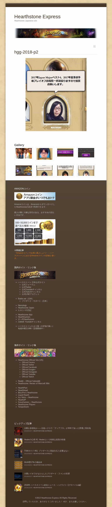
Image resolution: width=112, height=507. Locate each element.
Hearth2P (22, 400)
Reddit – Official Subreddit (29, 381)
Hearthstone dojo (25, 314)
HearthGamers (24, 317)
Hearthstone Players (26, 404)
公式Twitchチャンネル (31, 292)
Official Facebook (29, 367)
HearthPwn (22, 388)
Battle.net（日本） (26, 299)
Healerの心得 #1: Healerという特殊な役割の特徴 (44, 439)
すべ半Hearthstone (26, 319)
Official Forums (28, 362)
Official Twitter (28, 365)
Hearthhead (23, 390)
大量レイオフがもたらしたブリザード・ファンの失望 (47, 474)
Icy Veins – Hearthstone (28, 397)
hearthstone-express (42, 431)
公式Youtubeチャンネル (32, 289)
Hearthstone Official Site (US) (30, 360)
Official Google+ (29, 369)
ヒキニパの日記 (24, 310)
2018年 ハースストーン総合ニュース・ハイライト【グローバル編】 (53, 485)
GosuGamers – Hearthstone (30, 402)
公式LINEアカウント (30, 294)
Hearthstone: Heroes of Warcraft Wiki (34, 383)
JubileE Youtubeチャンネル (29, 322)
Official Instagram (29, 372)
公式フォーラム (28, 285)
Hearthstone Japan (26, 308)
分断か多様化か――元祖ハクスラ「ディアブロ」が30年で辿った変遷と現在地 (57, 428)
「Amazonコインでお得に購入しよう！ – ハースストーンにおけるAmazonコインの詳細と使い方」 (34, 255)
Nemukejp (22, 305)
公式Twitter (26, 287)
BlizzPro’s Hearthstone (27, 393)
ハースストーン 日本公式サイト (31, 282)
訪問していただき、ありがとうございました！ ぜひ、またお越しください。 (55, 501)
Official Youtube (28, 374)
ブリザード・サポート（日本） (35, 301)
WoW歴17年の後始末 (33, 462)
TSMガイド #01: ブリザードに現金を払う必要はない (46, 451)
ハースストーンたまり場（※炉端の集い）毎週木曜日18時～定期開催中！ (36, 327)
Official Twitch (28, 377)
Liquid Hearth (23, 395)
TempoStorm (23, 407)
